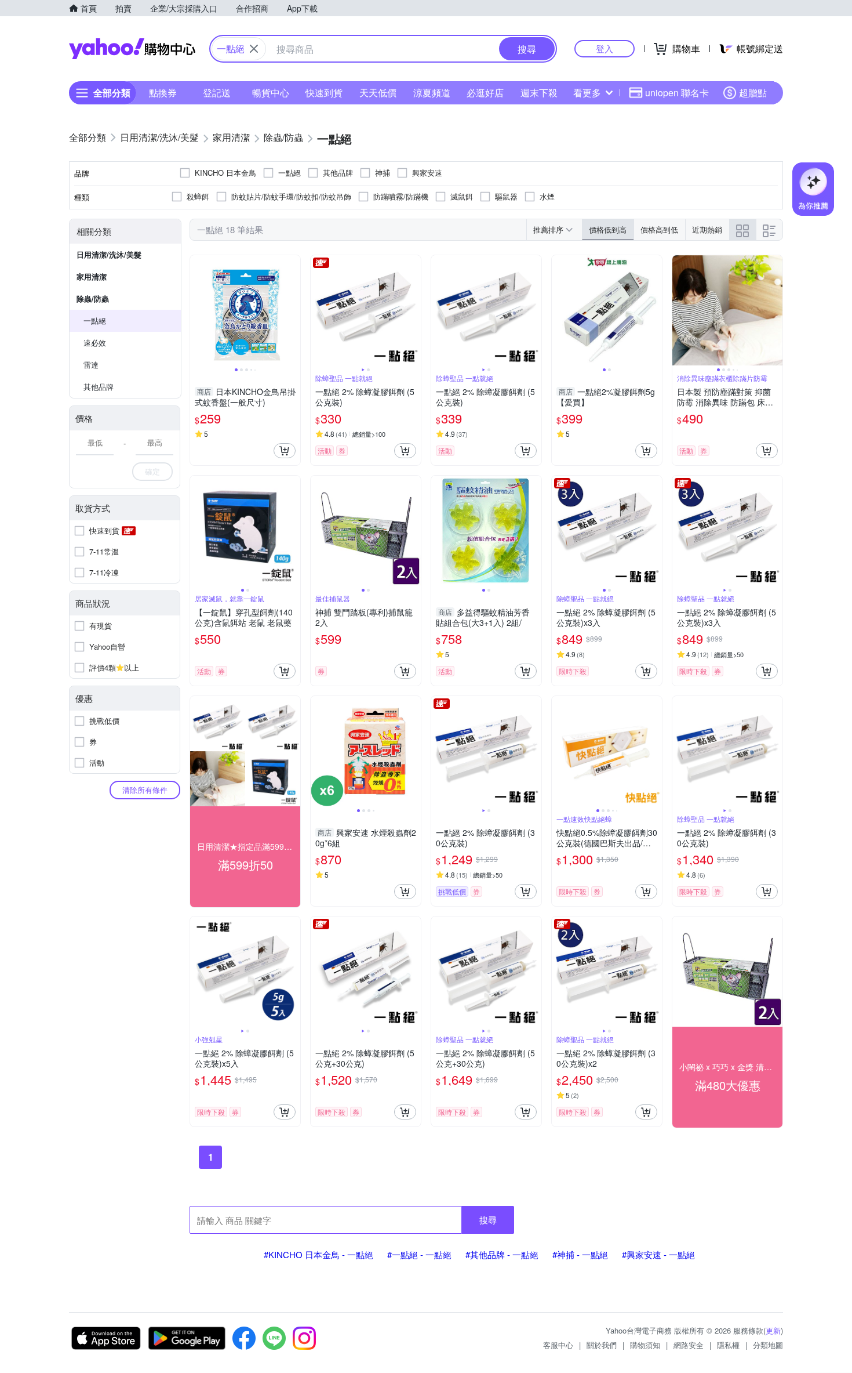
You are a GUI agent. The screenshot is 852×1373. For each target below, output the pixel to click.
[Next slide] (292, 310)
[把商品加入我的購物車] (285, 450)
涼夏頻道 (431, 92)
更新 (773, 1330)
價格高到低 (659, 229)
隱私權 (728, 1344)
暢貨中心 (270, 92)
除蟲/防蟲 (93, 298)
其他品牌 (98, 386)
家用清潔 (92, 276)
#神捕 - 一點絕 (580, 1254)
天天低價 (377, 92)
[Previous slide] (197, 310)
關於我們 (602, 1344)
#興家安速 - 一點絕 (658, 1254)
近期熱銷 (707, 229)
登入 (604, 48)
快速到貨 (324, 92)
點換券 (163, 92)
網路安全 (688, 1344)
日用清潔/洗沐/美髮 (109, 254)
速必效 (94, 342)
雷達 (91, 364)
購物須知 (645, 1344)
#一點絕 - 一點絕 (419, 1254)
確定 (152, 471)
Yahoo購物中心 (132, 49)
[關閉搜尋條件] (254, 49)
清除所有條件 (145, 789)
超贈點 (753, 92)
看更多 (587, 92)
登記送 (217, 92)
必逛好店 (485, 92)
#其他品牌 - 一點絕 (501, 1254)
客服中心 (558, 1344)
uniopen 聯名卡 (677, 92)
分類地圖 (768, 1344)
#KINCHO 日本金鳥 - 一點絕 (318, 1254)
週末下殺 (539, 92)
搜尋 (488, 1219)
